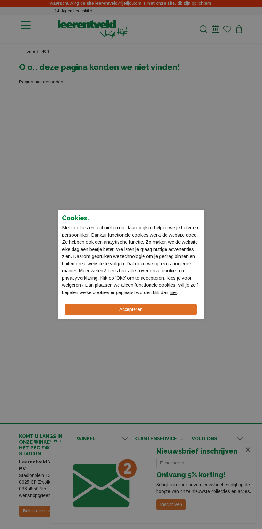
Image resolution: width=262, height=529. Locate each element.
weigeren (71, 285)
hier (123, 270)
